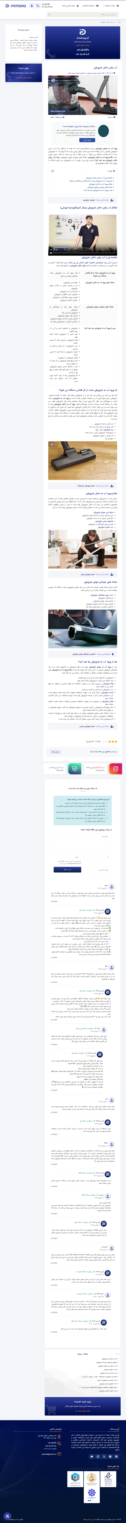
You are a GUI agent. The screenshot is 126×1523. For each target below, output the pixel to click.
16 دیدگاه (110, 117)
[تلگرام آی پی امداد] (110, 1456)
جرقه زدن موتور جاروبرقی (103, 512)
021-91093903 (83, 54)
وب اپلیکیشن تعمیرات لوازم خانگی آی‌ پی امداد (87, 262)
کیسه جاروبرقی (107, 692)
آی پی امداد (91, 1519)
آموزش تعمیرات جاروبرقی (94, 73)
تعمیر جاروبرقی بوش (88, 574)
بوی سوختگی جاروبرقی (100, 595)
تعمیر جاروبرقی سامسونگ (86, 486)
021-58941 (83, 50)
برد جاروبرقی (108, 429)
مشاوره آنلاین (87, 140)
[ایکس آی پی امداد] (104, 1456)
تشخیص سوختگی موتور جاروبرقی (84, 654)
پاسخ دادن (54, 901)
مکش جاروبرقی (104, 527)
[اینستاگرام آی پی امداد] (98, 1456)
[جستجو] (49, 14)
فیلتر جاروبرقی (107, 701)
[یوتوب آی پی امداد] (91, 1456)
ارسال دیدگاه (55, 752)
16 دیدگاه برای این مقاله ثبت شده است (82, 788)
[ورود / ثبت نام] (31, 5)
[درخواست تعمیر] (7, 1516)
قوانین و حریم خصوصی (15, 1519)
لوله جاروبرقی (108, 683)
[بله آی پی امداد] (116, 1456)
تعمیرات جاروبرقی (89, 200)
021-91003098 (50, 1446)
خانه (119, 22)
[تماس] (37, 5)
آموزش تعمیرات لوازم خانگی (76, 73)
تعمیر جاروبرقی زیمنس (87, 726)
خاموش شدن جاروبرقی (104, 521)
